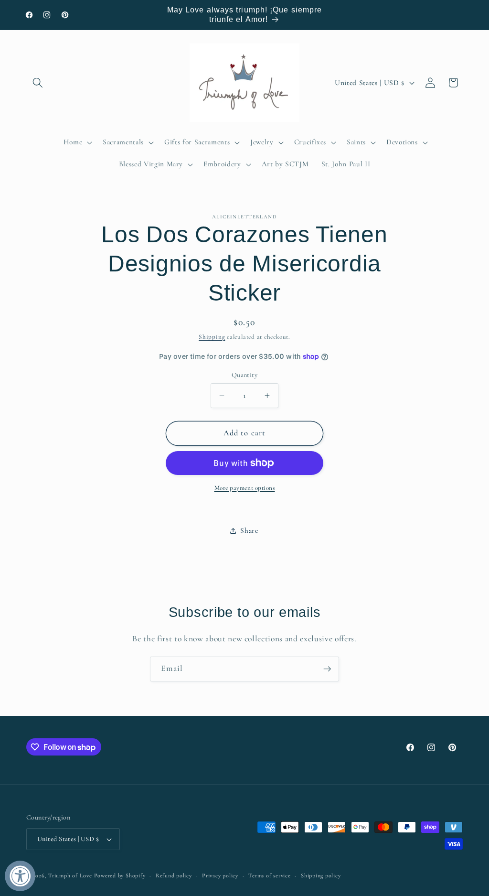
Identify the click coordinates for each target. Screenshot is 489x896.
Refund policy (174, 875)
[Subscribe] (327, 669)
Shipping (212, 337)
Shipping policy (321, 875)
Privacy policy (220, 875)
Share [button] (249, 530)
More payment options (244, 488)
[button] (37, 82)
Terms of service (269, 875)
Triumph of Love (70, 875)
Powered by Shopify (120, 875)
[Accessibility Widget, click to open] (20, 876)
